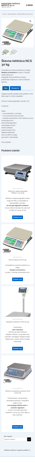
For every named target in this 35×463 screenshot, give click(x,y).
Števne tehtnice (12, 14)
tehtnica (4, 82)
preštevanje (5, 80)
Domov (5, 14)
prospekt (8, 142)
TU (29, 450)
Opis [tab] (5, 88)
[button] (30, 21)
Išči (29, 439)
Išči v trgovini (8, 436)
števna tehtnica (24, 80)
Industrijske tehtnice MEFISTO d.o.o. (10, 4)
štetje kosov (14, 80)
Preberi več (17, 217)
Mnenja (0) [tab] (15, 88)
